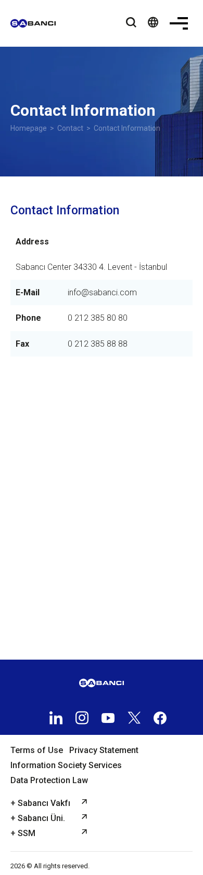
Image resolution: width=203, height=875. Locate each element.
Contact (70, 128)
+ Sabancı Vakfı (40, 803)
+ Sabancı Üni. (37, 818)
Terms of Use (36, 750)
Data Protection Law (49, 780)
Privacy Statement (103, 750)
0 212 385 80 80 (98, 318)
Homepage (28, 128)
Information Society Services (66, 765)
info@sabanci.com (102, 292)
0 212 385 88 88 (98, 344)
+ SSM (22, 833)
